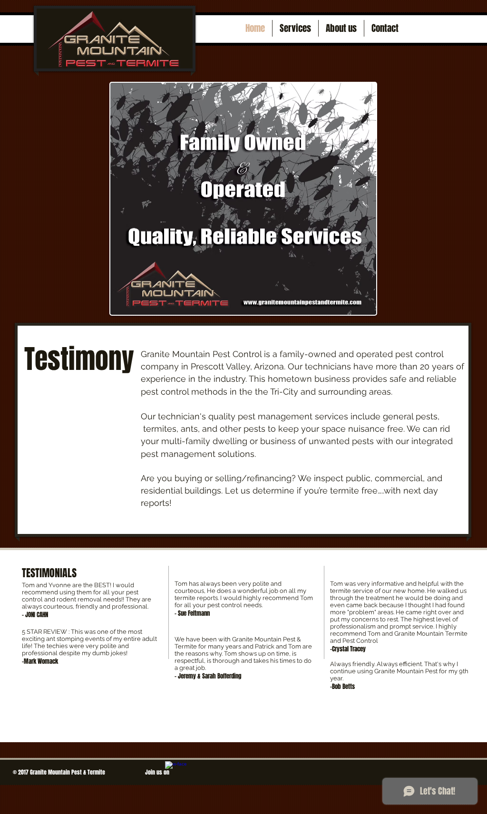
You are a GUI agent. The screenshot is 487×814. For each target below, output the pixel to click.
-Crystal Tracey (348, 648)
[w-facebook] (176, 772)
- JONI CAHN (35, 614)
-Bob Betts (342, 686)
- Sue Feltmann (192, 613)
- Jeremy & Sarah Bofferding (208, 675)
